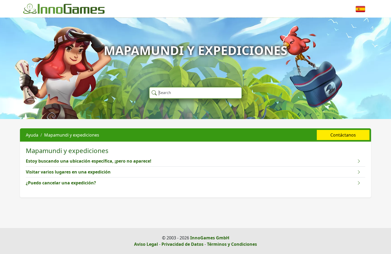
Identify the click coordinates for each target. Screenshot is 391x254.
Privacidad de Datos (182, 244)
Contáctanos (343, 135)
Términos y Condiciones (232, 244)
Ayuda (32, 135)
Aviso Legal (146, 244)
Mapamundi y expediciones (71, 135)
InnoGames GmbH (209, 238)
